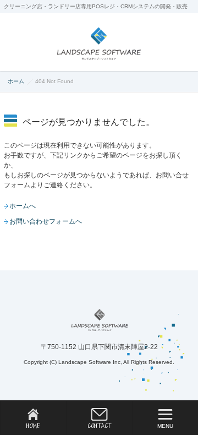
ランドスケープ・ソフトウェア (99, 43)
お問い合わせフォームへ (45, 221)
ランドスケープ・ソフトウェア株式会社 (100, 320)
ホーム (16, 81)
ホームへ (22, 206)
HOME (33, 425)
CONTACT (99, 425)
